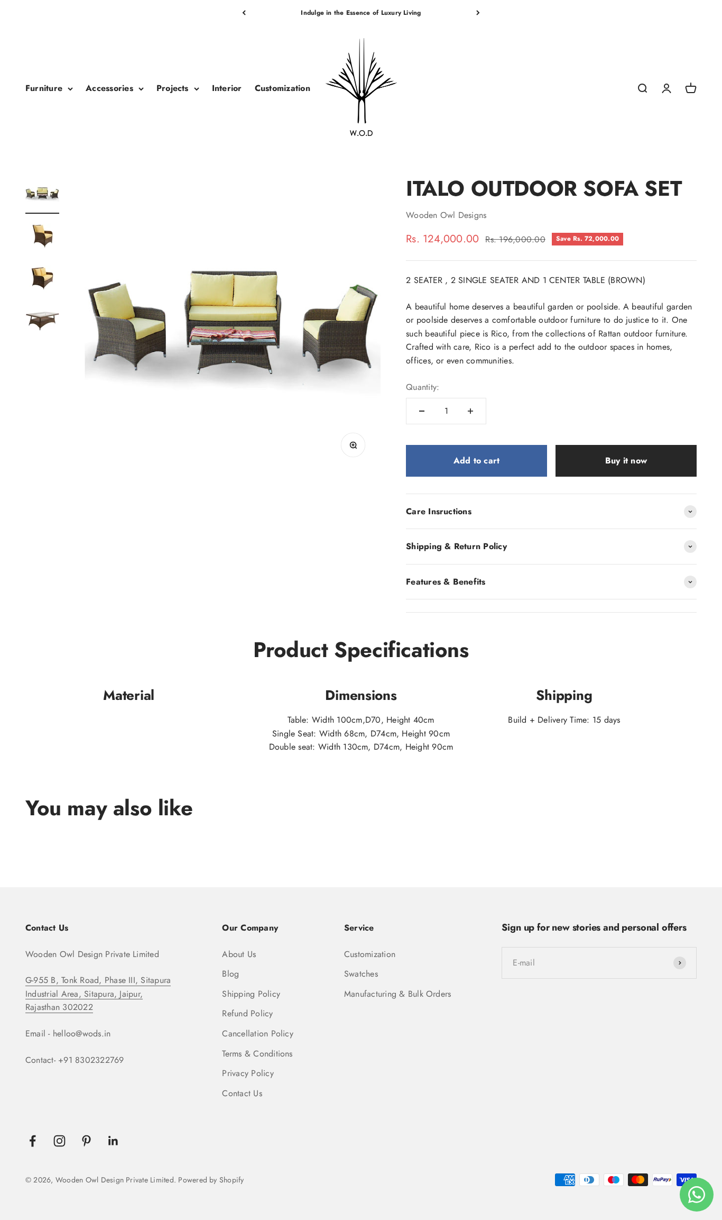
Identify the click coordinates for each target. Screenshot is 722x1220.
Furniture (43, 89)
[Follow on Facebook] (32, 1141)
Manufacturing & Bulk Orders (397, 994)
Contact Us (242, 1093)
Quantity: (422, 387)
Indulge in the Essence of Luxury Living (361, 12)
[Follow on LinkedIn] (113, 1141)
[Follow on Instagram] (59, 1141)
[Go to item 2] (42, 237)
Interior (227, 89)
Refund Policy (247, 1013)
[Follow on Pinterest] (86, 1141)
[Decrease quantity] (421, 411)
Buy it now (626, 460)
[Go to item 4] (42, 322)
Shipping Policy (251, 994)
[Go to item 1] (42, 195)
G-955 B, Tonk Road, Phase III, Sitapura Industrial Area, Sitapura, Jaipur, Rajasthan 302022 (98, 993)
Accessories (109, 89)
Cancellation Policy (257, 1033)
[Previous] (244, 12)
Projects (172, 89)
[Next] (478, 12)
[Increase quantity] (470, 411)
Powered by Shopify (211, 1180)
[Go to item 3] (42, 279)
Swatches (361, 974)
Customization (282, 89)
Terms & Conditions (257, 1054)
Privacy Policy (247, 1073)
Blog (230, 974)
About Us (239, 954)
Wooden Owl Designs (446, 215)
